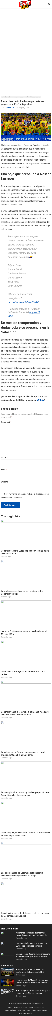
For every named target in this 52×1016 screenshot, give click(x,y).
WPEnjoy (39, 1003)
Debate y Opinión (26, 1013)
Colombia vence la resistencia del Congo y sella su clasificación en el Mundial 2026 (25, 713)
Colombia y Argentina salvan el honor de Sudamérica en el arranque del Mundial (25, 834)
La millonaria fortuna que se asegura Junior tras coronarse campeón (31, 944)
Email (4, 469)
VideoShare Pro (21, 1003)
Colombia (10, 108)
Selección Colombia (32, 97)
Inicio (10, 1007)
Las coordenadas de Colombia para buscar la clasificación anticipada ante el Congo (22, 874)
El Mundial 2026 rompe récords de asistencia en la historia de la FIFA (30, 970)
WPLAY (40, 400)
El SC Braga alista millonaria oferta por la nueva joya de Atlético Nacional (33, 991)
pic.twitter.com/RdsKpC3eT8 (23, 302)
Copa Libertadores (36, 1007)
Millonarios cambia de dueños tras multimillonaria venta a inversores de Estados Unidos (31, 934)
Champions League (39, 1010)
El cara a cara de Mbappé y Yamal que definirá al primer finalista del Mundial (32, 981)
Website (4, 482)
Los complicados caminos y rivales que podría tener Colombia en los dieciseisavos (25, 793)
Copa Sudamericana (13, 1010)
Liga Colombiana (9, 928)
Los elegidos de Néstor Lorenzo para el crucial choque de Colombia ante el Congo (23, 753)
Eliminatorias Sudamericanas (12, 97)
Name (4, 457)
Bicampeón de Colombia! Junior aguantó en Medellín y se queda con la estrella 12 (33, 955)
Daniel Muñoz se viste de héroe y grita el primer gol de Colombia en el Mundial (25, 914)
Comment (6, 422)
